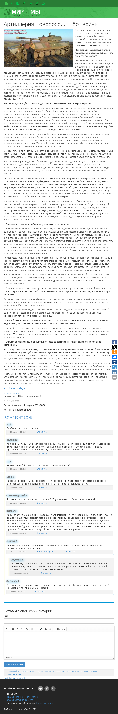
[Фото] (37, 3)
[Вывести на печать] (24, 3)
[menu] (6, 3)
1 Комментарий (45, 552)
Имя (6, 616)
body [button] (8, 657)
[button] (7, 629)
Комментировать (14, 664)
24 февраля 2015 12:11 (18, 552)
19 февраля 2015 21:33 (18, 469)
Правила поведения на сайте (18, 699)
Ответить (42, 432)
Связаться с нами (45, 702)
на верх (7, 392)
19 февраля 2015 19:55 (18, 453)
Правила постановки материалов (21, 696)
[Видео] (31, 3)
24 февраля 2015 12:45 (22, 573)
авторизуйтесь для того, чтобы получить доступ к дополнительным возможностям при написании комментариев (52, 673)
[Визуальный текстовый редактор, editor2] (59, 643)
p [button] (11, 657)
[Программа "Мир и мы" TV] (43, 3)
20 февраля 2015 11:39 (18, 487)
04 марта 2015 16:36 (17, 592)
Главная (16, 392)
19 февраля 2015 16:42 (18, 432)
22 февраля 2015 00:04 (18, 533)
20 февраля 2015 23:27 (18, 503)
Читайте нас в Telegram (15, 388)
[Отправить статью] (18, 3)
